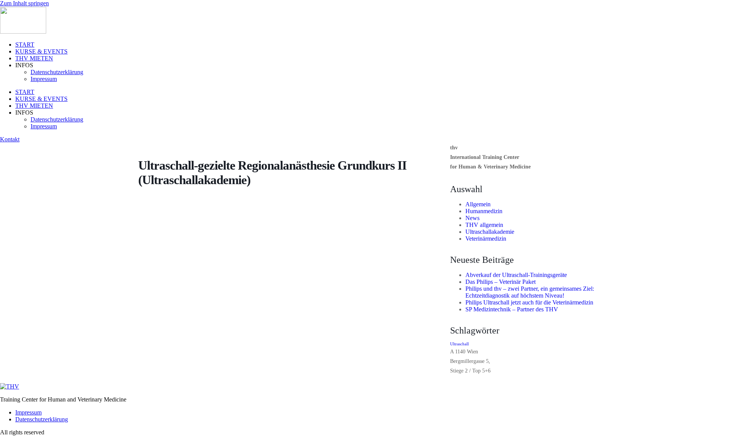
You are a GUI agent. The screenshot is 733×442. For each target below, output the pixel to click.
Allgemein (478, 204)
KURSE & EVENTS (41, 51)
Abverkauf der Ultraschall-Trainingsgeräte (516, 275)
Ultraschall (459, 344)
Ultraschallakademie (489, 231)
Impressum (44, 79)
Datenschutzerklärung (57, 72)
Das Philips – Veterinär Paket (500, 281)
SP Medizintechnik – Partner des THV (511, 309)
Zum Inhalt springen (24, 3)
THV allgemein (484, 225)
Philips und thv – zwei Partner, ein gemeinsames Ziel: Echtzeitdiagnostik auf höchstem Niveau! (529, 292)
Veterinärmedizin (485, 238)
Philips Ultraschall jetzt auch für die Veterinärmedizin (529, 302)
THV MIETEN (34, 58)
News (472, 218)
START (24, 44)
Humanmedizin (483, 211)
